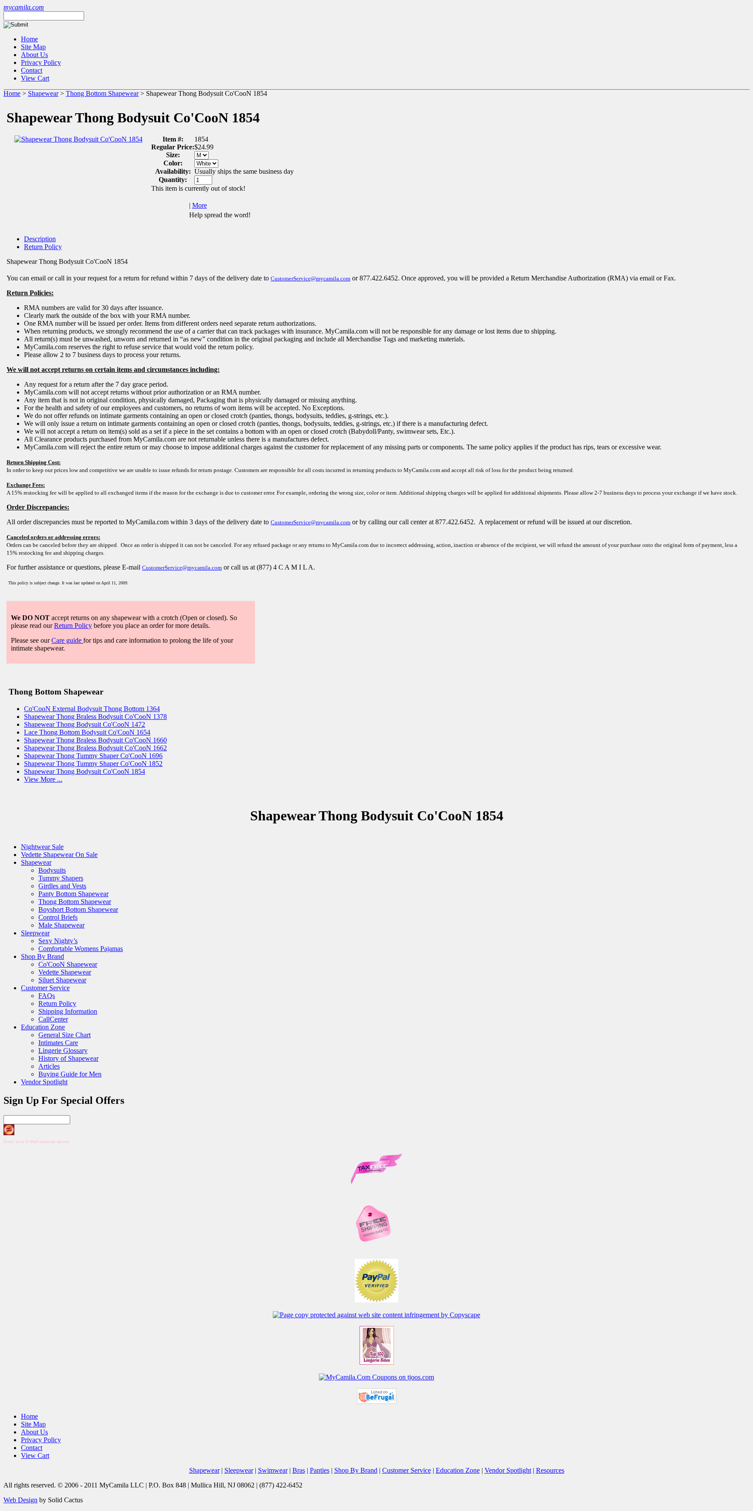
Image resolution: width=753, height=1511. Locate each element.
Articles (49, 1066)
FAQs (46, 995)
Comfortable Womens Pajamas (80, 948)
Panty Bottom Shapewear (73, 893)
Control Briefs (58, 917)
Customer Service (45, 988)
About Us (34, 54)
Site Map (33, 47)
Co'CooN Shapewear (67, 964)
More (199, 205)
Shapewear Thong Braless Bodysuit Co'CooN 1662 (95, 748)
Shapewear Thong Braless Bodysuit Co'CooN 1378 (95, 716)
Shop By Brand (42, 956)
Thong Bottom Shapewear (102, 93)
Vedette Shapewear (64, 972)
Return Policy (43, 246)
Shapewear (43, 93)
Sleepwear (35, 933)
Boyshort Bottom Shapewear (78, 909)
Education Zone (43, 1027)
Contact (31, 70)
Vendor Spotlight (44, 1082)
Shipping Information (67, 1011)
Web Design (20, 1500)
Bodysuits (52, 870)
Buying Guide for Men (70, 1074)
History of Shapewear (68, 1058)
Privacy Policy (41, 62)
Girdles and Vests (62, 886)
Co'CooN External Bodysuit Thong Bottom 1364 (92, 708)
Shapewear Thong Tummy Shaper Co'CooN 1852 (93, 763)
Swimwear (273, 1470)
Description (40, 239)
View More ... (43, 779)
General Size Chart (64, 1035)
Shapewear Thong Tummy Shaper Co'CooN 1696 (93, 755)
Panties (319, 1470)
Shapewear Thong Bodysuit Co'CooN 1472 (84, 724)
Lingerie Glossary (63, 1050)
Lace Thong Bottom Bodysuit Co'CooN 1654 (87, 732)
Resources (550, 1470)
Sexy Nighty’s (58, 940)
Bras (298, 1470)
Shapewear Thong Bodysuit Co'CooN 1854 (84, 771)
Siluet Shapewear (62, 980)
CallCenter (53, 1019)
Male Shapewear (61, 925)
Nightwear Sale (42, 846)
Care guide (67, 640)
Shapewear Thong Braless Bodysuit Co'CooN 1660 (95, 740)
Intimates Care (58, 1042)
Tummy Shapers (60, 878)
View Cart (35, 78)
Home (29, 39)
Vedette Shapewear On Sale (59, 854)
